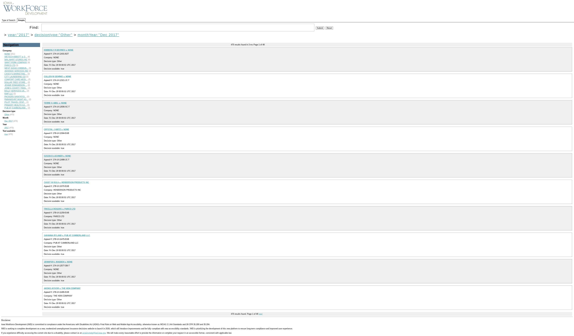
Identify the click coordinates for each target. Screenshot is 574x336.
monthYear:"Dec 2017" (98, 35)
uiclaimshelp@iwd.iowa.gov (94, 333)
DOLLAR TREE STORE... (15, 82)
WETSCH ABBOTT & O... (15, 57)
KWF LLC (8, 94)
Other (6, 114)
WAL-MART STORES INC (15, 59)
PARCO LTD (9, 65)
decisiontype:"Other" (53, 35)
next (260, 314)
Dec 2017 (8, 121)
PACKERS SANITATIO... (15, 96)
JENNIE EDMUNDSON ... (15, 85)
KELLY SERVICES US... (15, 91)
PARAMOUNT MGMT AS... (16, 99)
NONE (7, 54)
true (6, 134)
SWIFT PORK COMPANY (15, 62)
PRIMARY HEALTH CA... (15, 105)
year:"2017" (18, 35)
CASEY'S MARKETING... (15, 74)
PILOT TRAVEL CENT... (15, 102)
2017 (6, 128)
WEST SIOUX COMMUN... (16, 68)
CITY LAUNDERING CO (15, 77)
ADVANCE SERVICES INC (16, 71)
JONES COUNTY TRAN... (15, 88)
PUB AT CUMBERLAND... (15, 108)
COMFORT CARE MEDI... (16, 79)
